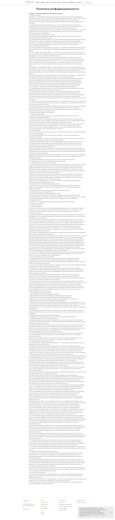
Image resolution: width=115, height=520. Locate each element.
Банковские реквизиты (81, 502)
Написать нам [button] (62, 502)
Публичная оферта (63, 508)
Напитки (42, 513)
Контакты (79, 2)
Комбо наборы (44, 508)
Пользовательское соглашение (65, 504)
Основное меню (44, 502)
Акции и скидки (45, 2)
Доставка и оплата (55, 2)
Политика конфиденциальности (65, 506)
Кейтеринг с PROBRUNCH (68, 2)
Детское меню (44, 506)
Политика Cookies (62, 510)
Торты (42, 510)
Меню (38, 2)
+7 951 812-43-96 (30, 505)
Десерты (42, 512)
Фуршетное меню (44, 504)
